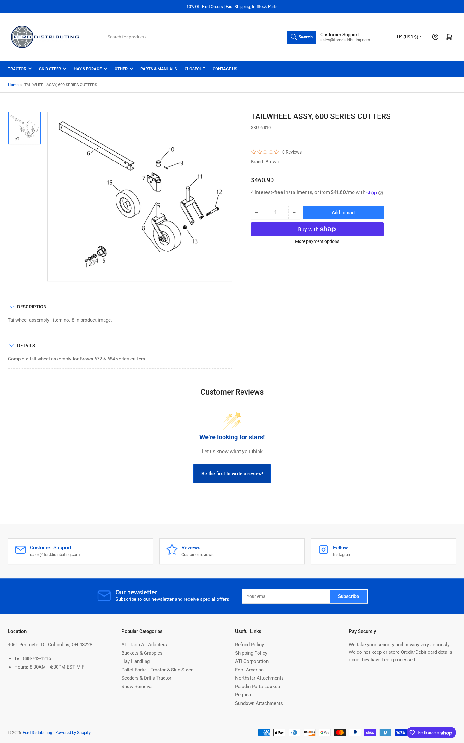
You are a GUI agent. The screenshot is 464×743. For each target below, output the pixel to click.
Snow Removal (137, 686)
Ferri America (249, 670)
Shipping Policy (251, 653)
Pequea (243, 695)
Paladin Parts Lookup (257, 686)
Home (13, 84)
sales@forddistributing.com (55, 554)
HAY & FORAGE (88, 69)
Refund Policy (249, 644)
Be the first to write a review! (232, 474)
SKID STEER (50, 69)
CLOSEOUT (195, 69)
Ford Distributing (37, 732)
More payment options (317, 241)
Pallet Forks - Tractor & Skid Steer (157, 670)
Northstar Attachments (259, 678)
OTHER (121, 69)
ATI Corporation (252, 661)
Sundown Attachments (259, 703)
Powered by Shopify (73, 732)
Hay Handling (136, 661)
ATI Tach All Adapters (144, 644)
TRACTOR (17, 69)
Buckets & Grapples (142, 653)
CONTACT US (225, 69)
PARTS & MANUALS (158, 69)
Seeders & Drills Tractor (146, 678)
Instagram (342, 554)
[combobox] (210, 37)
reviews (207, 554)
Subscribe (348, 596)
